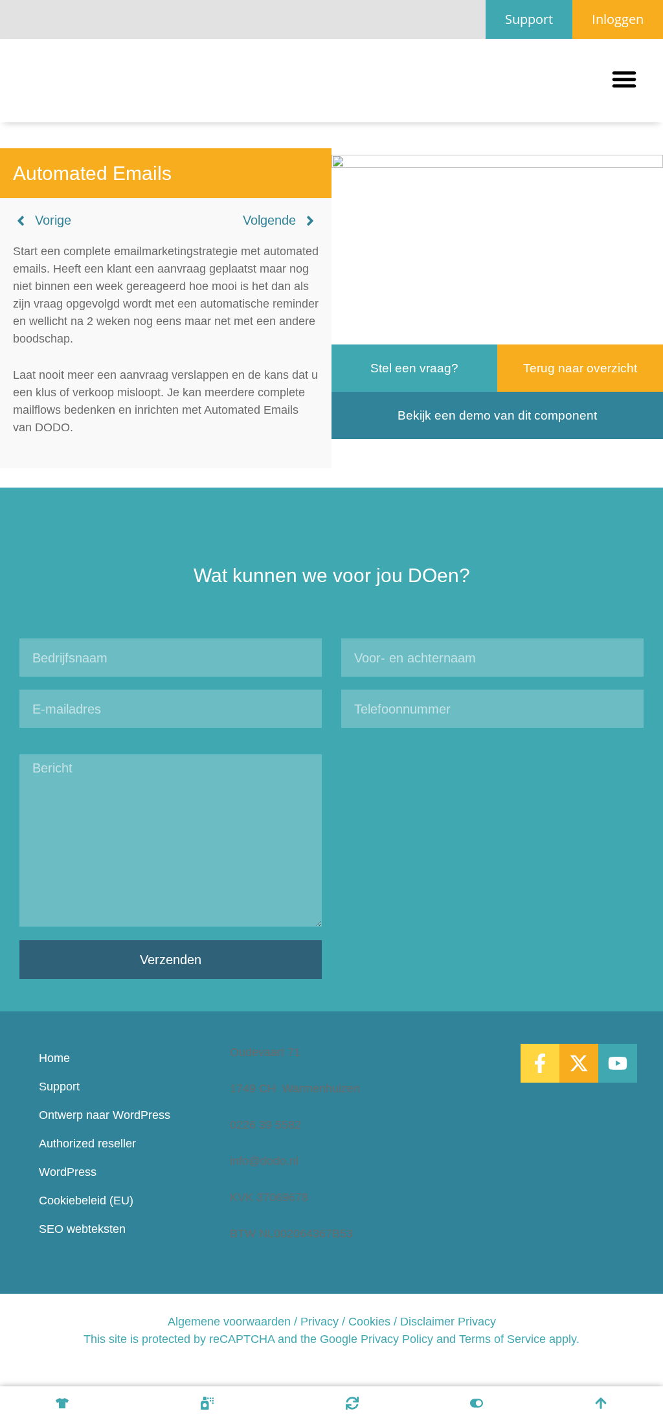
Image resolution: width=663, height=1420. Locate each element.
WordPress (67, 1172)
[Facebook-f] (540, 1063)
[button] (624, 79)
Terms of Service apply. (519, 1339)
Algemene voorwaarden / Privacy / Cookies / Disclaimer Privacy (332, 1321)
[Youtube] (617, 1063)
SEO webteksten (82, 1229)
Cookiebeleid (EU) (86, 1200)
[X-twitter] (578, 1063)
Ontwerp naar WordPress (104, 1115)
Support (59, 1086)
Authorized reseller (87, 1143)
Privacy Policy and (408, 1339)
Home (54, 1058)
